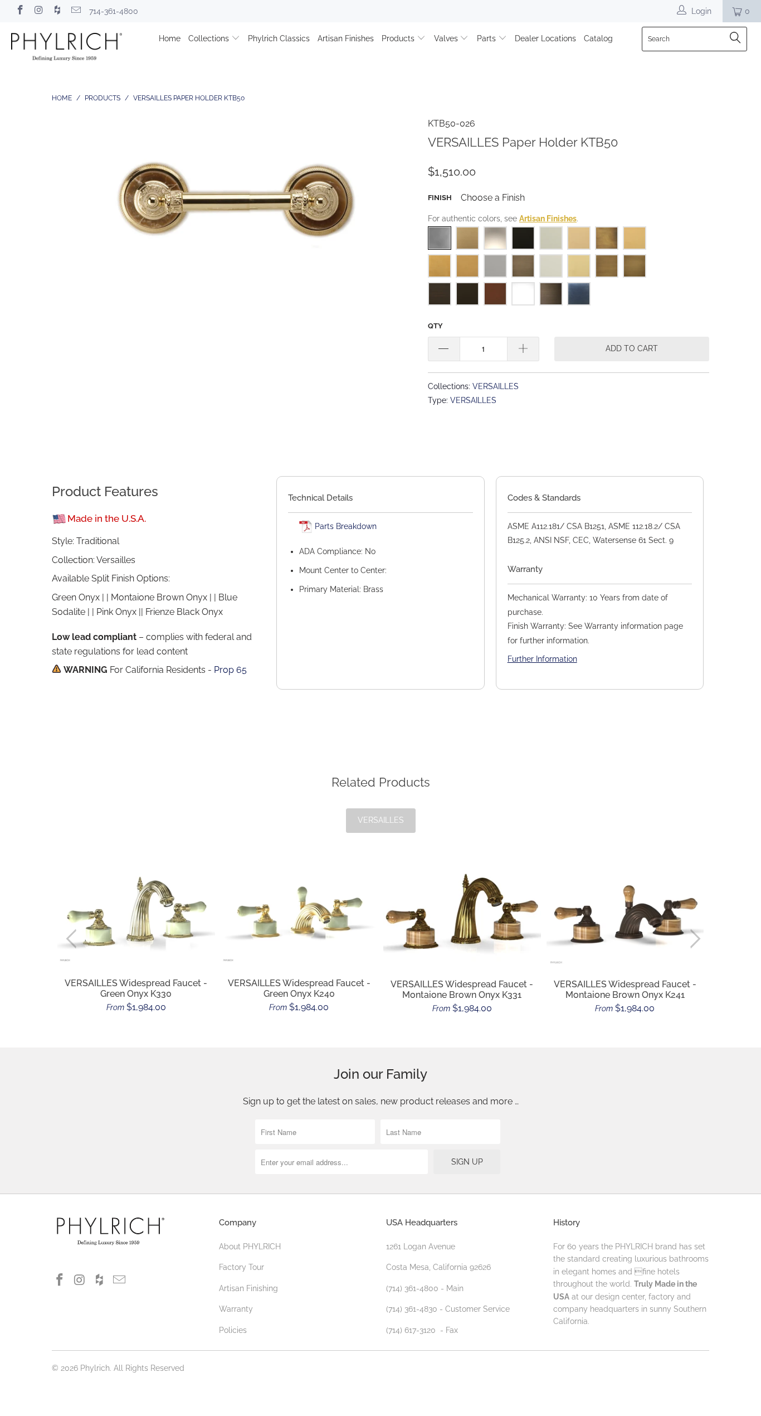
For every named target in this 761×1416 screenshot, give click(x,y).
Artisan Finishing (248, 1288)
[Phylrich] (66, 48)
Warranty (236, 1309)
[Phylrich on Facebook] (19, 11)
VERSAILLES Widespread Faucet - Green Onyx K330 (136, 913)
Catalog (598, 38)
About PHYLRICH (250, 1246)
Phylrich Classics (279, 38)
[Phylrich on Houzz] (56, 11)
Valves (447, 38)
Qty (435, 326)
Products (399, 38)
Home (170, 38)
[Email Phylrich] (75, 11)
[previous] (73, 939)
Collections (209, 38)
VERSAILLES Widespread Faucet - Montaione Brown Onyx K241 (625, 914)
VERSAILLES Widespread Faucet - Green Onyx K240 (299, 913)
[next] (693, 939)
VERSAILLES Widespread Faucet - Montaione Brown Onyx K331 (462, 914)
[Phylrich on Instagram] (38, 11)
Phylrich (95, 1368)
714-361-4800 (113, 11)
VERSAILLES (495, 386)
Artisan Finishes (346, 38)
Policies (233, 1330)
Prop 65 (230, 670)
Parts (487, 38)
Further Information (542, 658)
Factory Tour (241, 1267)
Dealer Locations (545, 38)
